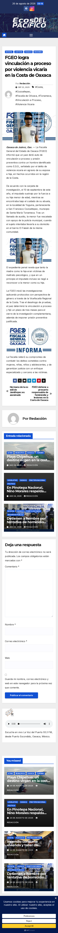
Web (7, 658)
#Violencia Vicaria (24, 104)
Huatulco (20, 838)
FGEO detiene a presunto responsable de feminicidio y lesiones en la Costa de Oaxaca (39, 393)
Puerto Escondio (33, 511)
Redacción (25, 83)
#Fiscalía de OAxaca (26, 95)
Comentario (12, 566)
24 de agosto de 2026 (22, 786)
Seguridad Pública (15, 515)
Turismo (40, 453)
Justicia (18, 52)
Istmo (10, 453)
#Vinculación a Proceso (28, 100)
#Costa (39, 87)
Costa (10, 838)
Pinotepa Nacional (37, 480)
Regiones (38, 52)
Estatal (9, 52)
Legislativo (12, 480)
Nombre (10, 624)
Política (11, 484)
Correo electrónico (16, 641)
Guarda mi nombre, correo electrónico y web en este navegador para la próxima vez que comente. (28, 683)
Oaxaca (28, 52)
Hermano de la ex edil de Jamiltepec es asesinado (19, 391)
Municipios (19, 453)
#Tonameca (44, 95)
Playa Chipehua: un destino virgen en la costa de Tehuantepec (28, 460)
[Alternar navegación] (31, 35)
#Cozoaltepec (22, 91)
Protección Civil (34, 838)
